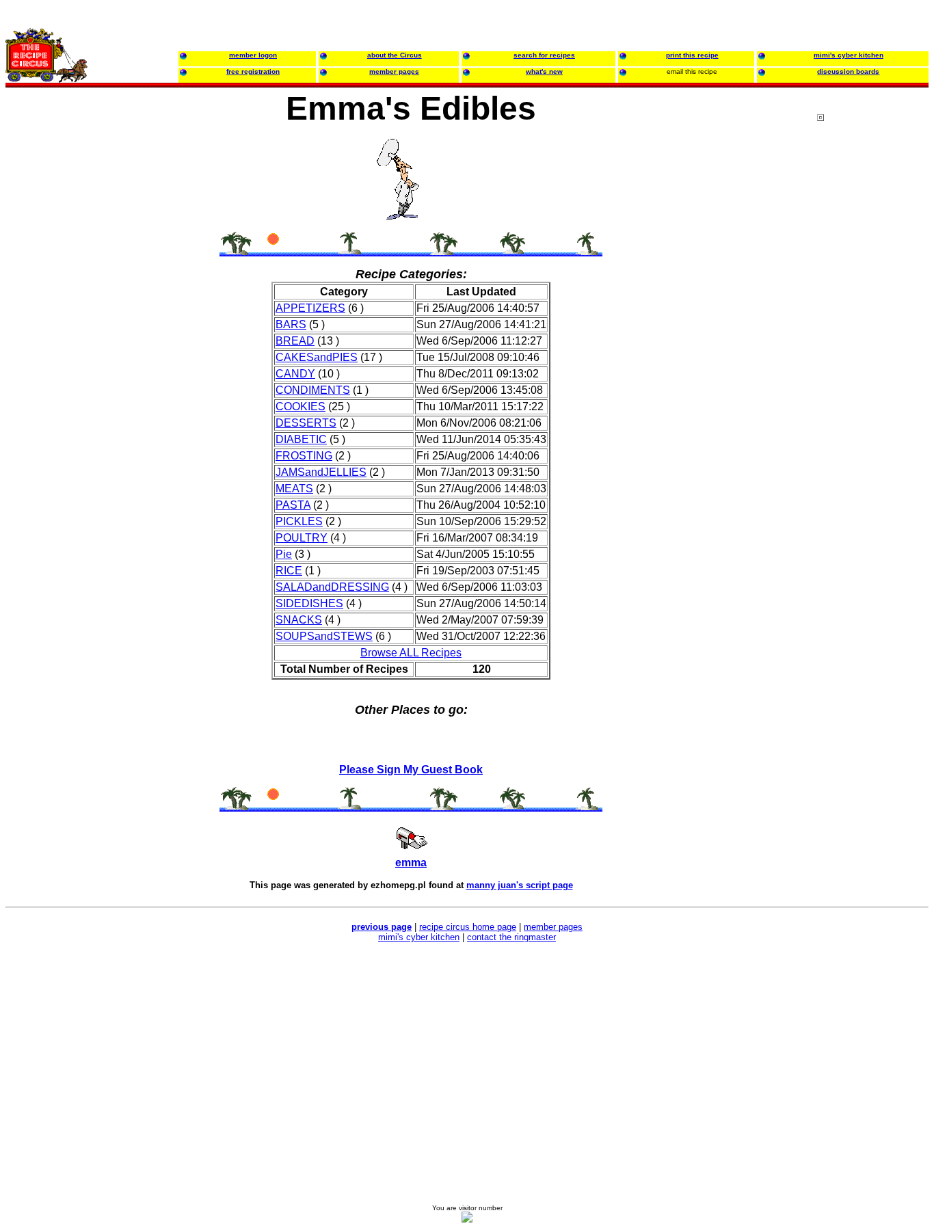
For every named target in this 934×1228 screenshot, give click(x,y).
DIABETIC (301, 439)
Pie (284, 554)
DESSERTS (306, 423)
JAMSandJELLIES (321, 472)
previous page (381, 927)
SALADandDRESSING (332, 587)
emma (411, 862)
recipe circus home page (467, 927)
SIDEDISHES (309, 603)
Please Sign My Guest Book (411, 769)
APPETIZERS (310, 308)
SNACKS (299, 620)
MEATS (294, 488)
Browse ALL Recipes (411, 652)
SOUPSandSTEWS (324, 636)
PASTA (293, 505)
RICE (289, 570)
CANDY (295, 373)
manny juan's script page (519, 885)
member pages (553, 927)
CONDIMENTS (313, 390)
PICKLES (299, 521)
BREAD (295, 341)
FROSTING (304, 456)
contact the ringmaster (511, 937)
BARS (291, 324)
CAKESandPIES (317, 357)
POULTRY (302, 538)
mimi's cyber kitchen (418, 937)
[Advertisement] (871, 375)
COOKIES (300, 406)
